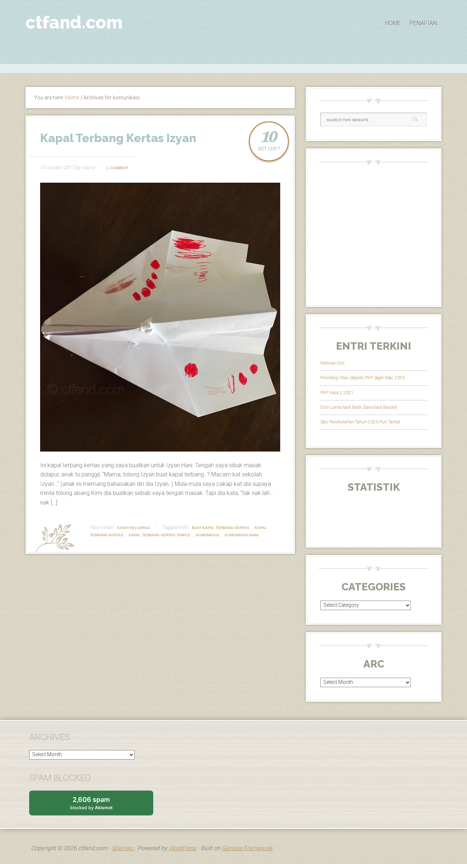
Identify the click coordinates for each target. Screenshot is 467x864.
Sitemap (123, 848)
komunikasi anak (242, 535)
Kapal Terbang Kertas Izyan (118, 138)
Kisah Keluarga (133, 528)
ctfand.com (74, 22)
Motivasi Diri (332, 363)
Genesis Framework (247, 848)
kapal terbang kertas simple (159, 535)
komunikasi (207, 535)
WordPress (182, 848)
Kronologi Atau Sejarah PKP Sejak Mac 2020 (362, 377)
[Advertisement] (233, 67)
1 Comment (117, 168)
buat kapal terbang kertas (220, 528)
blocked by (98, 805)
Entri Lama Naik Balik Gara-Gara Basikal (358, 407)
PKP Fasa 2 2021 (337, 392)
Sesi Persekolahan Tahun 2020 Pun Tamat (360, 422)
